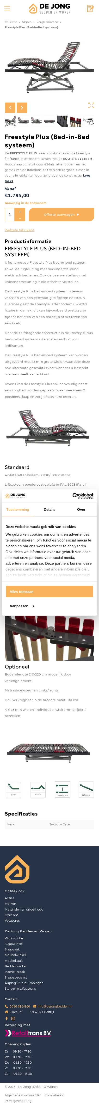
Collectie (11, 22)
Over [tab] (81, 509)
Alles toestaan (21, 592)
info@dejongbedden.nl (55, 1006)
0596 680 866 (20, 1006)
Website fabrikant (19, 230)
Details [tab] (50, 509)
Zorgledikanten (47, 22)
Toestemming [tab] (17, 509)
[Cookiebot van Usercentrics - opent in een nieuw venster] (72, 496)
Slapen (26, 22)
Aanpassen (19, 606)
